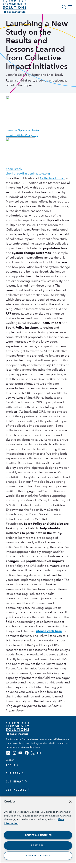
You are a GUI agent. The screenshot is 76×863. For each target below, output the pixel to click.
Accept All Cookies (38, 835)
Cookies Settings (38, 855)
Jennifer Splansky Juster (23, 130)
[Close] (70, 801)
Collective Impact (52, 178)
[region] (38, 829)
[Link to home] (15, 6)
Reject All (38, 845)
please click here (49, 631)
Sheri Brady (14, 169)
